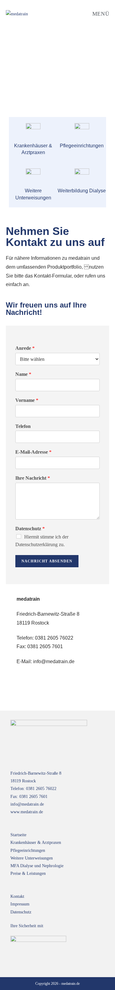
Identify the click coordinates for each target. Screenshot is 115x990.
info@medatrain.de (27, 804)
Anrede (25, 348)
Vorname (26, 400)
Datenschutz (30, 528)
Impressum (19, 904)
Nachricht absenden (47, 561)
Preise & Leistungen (28, 873)
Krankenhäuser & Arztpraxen (35, 842)
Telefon (23, 426)
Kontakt (17, 896)
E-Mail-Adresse (33, 452)
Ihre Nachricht (32, 478)
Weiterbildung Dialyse (82, 190)
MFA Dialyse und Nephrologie (36, 865)
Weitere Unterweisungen (31, 858)
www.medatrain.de (26, 812)
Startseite (18, 835)
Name (23, 374)
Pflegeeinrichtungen (27, 850)
